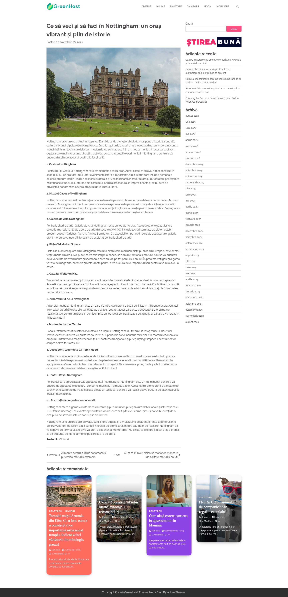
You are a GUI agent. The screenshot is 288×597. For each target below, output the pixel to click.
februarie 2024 (193, 285)
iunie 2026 (191, 128)
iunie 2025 (191, 194)
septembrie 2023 (195, 315)
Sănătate (176, 6)
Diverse (146, 6)
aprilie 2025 (192, 206)
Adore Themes (176, 592)
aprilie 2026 (192, 140)
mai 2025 (190, 200)
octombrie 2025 (194, 176)
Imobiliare (222, 6)
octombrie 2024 (194, 243)
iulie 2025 (191, 188)
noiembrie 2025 (194, 170)
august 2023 (192, 322)
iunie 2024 (191, 267)
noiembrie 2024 (194, 237)
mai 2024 (190, 273)
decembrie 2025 (194, 164)
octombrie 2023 (194, 309)
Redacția (56, 549)
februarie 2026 (193, 152)
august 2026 (192, 115)
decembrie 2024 (194, 231)
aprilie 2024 (192, 279)
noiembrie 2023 (194, 303)
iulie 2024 (191, 261)
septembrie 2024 (195, 249)
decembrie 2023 (194, 297)
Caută (189, 23)
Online (160, 6)
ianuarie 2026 (193, 158)
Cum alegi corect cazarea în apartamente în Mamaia (168, 521)
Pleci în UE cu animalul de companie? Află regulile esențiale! (216, 507)
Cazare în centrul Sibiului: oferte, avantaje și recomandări (119, 507)
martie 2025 (192, 212)
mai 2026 (190, 134)
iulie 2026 (191, 121)
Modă (207, 6)
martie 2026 (192, 146)
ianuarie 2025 (193, 225)
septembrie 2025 (195, 182)
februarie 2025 (193, 219)
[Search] (237, 6)
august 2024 (192, 255)
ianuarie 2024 (193, 291)
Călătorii (193, 6)
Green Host (131, 592)
